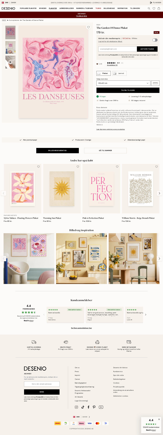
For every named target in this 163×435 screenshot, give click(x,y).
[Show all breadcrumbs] (4, 20)
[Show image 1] (10, 32)
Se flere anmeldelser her (81, 328)
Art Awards (79, 397)
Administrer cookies (120, 396)
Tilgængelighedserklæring (84, 387)
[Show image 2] (10, 47)
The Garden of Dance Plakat (33, 20)
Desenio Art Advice (120, 368)
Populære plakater (28, 8)
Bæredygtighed (80, 383)
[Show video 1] (10, 62)
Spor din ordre (118, 375)
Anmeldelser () (112, 65)
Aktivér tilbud (147, 49)
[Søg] (149, 8)
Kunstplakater (14, 20)
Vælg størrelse (102, 79)
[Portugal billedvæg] (81, 258)
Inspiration (122, 8)
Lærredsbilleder (66, 8)
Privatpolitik (114, 55)
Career (77, 379)
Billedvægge (109, 8)
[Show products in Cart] (158, 8)
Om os (77, 368)
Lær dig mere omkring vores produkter (110, 129)
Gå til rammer (105, 150)
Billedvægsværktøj (57, 150)
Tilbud (98, 8)
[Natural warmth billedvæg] (134, 258)
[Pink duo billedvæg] (29, 258)
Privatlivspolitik (119, 387)
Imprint (77, 375)
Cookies (116, 383)
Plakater (53, 8)
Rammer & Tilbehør (84, 8)
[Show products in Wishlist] (153, 8)
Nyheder (42, 8)
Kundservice (118, 371)
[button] (155, 83)
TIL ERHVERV (135, 8)
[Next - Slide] (159, 193)
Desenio (88, 429)
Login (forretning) (81, 401)
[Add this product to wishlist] (88, 27)
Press (77, 371)
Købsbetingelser (119, 379)
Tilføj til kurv (128, 90)
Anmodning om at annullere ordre (123, 391)
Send (42, 392)
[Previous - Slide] (3, 193)
